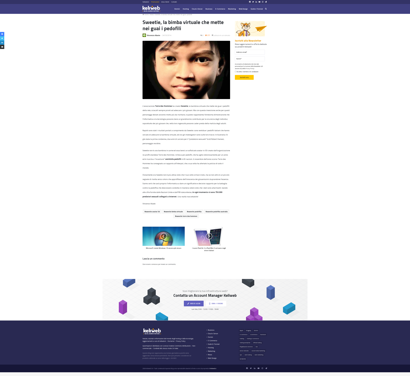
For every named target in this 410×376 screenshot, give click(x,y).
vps (241, 355)
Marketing (232, 9)
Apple (241, 330)
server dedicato (244, 351)
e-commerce (243, 335)
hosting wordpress (245, 343)
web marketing (259, 355)
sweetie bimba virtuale (174, 211)
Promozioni (155, 2)
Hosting (186, 9)
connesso (154, 264)
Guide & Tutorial (213, 344)
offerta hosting (257, 343)
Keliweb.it (146, 2)
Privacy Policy (250, 68)
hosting (242, 339)
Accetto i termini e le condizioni (247, 72)
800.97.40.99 (195, 303)
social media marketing (258, 351)
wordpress (243, 359)
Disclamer (171, 341)
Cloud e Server (197, 9)
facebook (263, 335)
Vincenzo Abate (153, 35)
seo (257, 347)
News (152, 15)
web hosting (248, 355)
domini (256, 330)
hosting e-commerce (253, 339)
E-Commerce (220, 9)
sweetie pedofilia (194, 211)
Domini (177, 9)
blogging (248, 330)
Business (209, 9)
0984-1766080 (217, 303)
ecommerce (253, 335)
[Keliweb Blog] (151, 9)
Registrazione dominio (246, 347)
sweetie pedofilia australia (217, 211)
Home (146, 15)
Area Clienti (165, 2)
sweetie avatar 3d (153, 211)
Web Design (243, 9)
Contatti (174, 2)
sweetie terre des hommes (186, 216)
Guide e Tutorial (257, 9)
